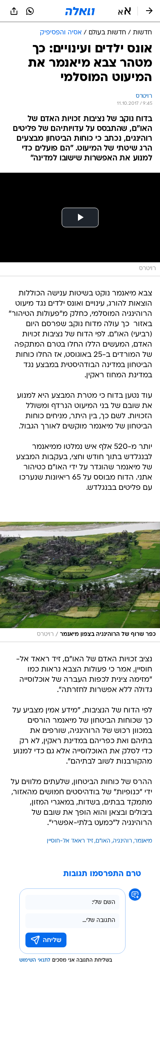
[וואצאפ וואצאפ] (30, 11)
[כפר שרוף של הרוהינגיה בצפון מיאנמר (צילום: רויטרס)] (80, 582)
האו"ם (103, 841)
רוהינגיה (122, 841)
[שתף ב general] (13, 11)
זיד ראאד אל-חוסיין (70, 841)
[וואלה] (80, 11)
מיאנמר (143, 841)
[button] (124, 11)
